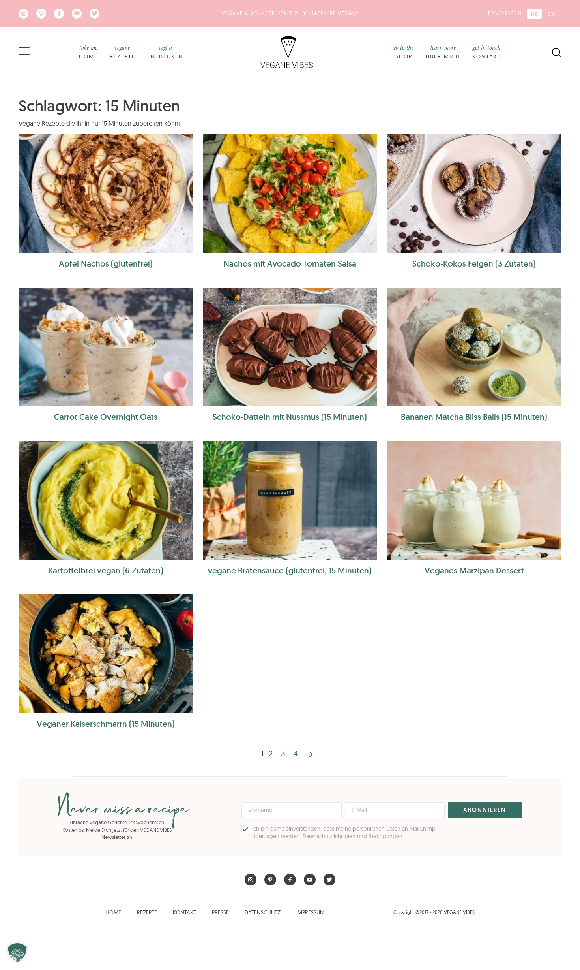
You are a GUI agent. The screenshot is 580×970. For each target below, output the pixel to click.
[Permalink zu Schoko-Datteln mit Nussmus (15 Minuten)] (290, 347)
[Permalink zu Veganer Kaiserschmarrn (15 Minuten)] (106, 653)
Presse (220, 912)
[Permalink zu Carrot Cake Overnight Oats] (106, 347)
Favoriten (505, 13)
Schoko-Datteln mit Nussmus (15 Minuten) (290, 417)
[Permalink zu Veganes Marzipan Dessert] (474, 500)
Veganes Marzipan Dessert (474, 570)
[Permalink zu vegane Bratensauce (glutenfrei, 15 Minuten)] (290, 500)
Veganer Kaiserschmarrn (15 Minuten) (106, 723)
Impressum (310, 912)
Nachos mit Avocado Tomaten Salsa (289, 263)
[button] (17, 952)
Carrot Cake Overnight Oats (105, 417)
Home (88, 52)
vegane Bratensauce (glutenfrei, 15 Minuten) (290, 570)
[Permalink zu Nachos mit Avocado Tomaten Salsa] (290, 193)
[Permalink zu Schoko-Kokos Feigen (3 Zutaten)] (474, 193)
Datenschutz (263, 912)
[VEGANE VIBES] (286, 51)
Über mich (443, 52)
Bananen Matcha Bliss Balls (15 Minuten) (474, 417)
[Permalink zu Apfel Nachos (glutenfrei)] (106, 193)
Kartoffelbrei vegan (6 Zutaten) (105, 570)
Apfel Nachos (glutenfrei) (106, 263)
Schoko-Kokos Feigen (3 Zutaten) (474, 263)
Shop (403, 52)
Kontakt (486, 52)
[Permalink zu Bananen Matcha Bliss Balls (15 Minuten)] (474, 347)
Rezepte (122, 52)
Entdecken (165, 52)
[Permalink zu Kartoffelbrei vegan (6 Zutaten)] (106, 500)
